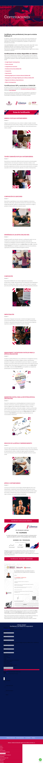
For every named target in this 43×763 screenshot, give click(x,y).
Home (1, 746)
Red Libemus (2, 759)
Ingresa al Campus (22, 4)
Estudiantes (2, 756)
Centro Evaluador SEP (4, 757)
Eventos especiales (20, 737)
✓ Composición (7, 71)
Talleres (33, 737)
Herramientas (2, 750)
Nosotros (2, 760)
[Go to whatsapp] (40, 759)
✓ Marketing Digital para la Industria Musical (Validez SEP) (17, 75)
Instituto (1, 747)
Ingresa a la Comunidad (22, 1)
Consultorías (27, 737)
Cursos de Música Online (5, 752)
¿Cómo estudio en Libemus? (5, 755)
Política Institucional (11, 737)
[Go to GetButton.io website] (40, 761)
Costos (1, 749)
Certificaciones (3, 753)
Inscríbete (2, 762)
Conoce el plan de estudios (21, 149)
